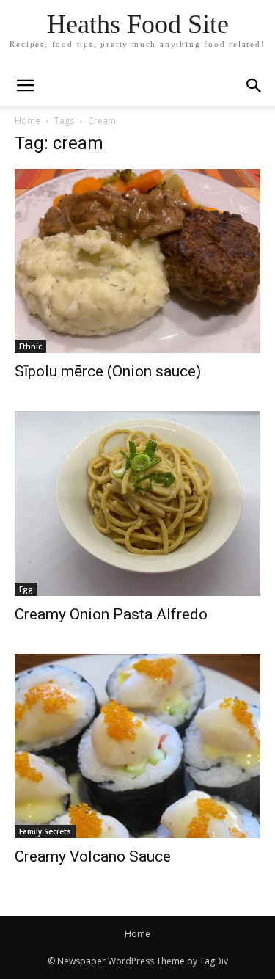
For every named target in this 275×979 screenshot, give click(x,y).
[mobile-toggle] (24, 86)
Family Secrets (45, 831)
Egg (26, 589)
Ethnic (30, 346)
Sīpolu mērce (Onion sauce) (108, 371)
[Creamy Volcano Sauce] (137, 746)
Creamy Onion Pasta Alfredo (111, 614)
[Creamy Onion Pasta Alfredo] (137, 503)
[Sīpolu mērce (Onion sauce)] (137, 261)
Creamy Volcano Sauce (93, 856)
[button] (254, 86)
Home (27, 120)
